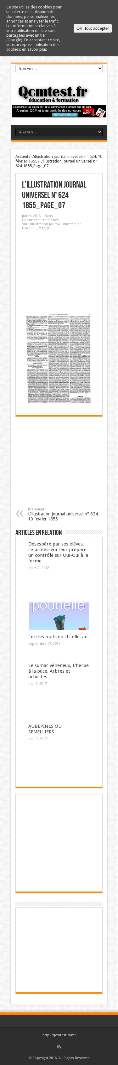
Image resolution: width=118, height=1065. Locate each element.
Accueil (21, 156)
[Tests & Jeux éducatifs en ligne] (59, 94)
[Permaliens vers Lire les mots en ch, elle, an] (59, 616)
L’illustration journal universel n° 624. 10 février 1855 (63, 514)
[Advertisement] (59, 269)
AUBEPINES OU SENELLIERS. (45, 729)
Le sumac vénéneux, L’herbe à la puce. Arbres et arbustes (58, 671)
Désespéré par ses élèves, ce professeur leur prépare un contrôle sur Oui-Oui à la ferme (58, 552)
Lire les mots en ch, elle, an (57, 636)
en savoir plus (34, 49)
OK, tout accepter (92, 28)
